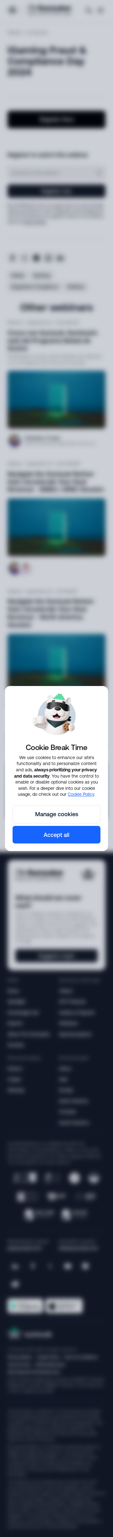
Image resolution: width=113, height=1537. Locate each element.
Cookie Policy (81, 794)
